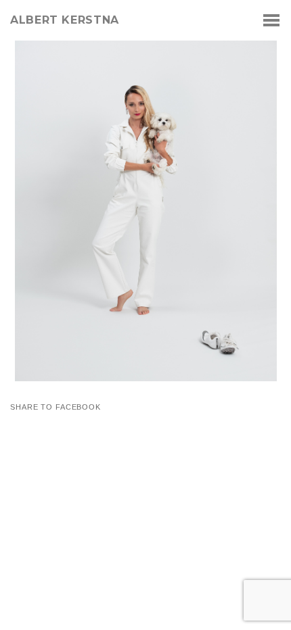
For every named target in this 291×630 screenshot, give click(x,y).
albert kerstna (64, 20)
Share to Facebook (55, 407)
